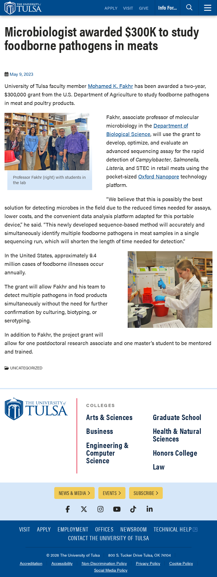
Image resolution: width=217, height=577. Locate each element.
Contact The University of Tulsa (108, 538)
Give (144, 8)
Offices (104, 529)
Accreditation (31, 563)
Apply (111, 8)
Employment (73, 529)
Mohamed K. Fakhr (110, 86)
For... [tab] (167, 7)
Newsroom (133, 529)
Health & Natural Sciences (177, 434)
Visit (128, 8)
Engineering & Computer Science (107, 453)
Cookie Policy (181, 563)
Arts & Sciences (109, 417)
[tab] (189, 8)
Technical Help (173, 529)
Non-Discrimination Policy (104, 563)
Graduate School (177, 417)
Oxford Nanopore (158, 176)
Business (99, 430)
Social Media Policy (110, 570)
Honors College (175, 452)
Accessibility (62, 563)
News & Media (72, 492)
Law (159, 466)
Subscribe (144, 492)
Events (110, 492)
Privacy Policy (148, 563)
